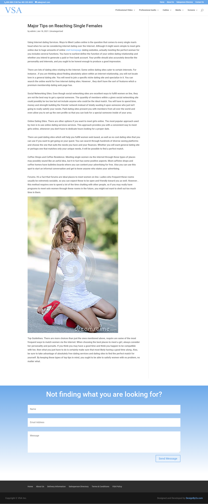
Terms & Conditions (100, 487)
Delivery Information (56, 487)
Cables (166, 10)
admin (33, 31)
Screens (191, 10)
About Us (170, 2)
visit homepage (74, 50)
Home (162, 2)
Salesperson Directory (184, 2)
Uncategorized (56, 31)
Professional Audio (147, 10)
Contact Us (199, 2)
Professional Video (124, 10)
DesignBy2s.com (194, 498)
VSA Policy (117, 487)
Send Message (168, 458)
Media (178, 10)
